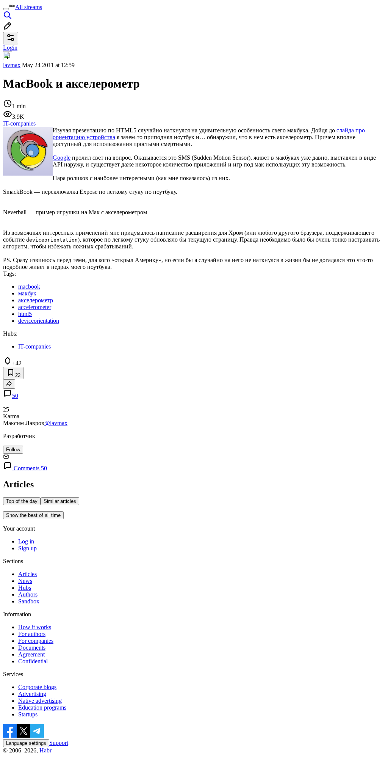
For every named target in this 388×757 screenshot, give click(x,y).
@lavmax (55, 423)
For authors (31, 634)
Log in (26, 541)
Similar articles (60, 501)
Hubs (24, 587)
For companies (35, 641)
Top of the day (22, 501)
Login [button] (10, 47)
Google (61, 157)
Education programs (42, 707)
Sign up (27, 548)
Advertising (32, 694)
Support (58, 743)
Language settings (26, 743)
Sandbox (28, 601)
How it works (34, 627)
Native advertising (40, 700)
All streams (28, 7)
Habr (45, 750)
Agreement (31, 654)
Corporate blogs (37, 687)
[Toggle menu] (6, 9)
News (25, 581)
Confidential (33, 661)
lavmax (11, 65)
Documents (31, 647)
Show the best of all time (33, 515)
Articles (27, 574)
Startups (28, 714)
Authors (28, 594)
